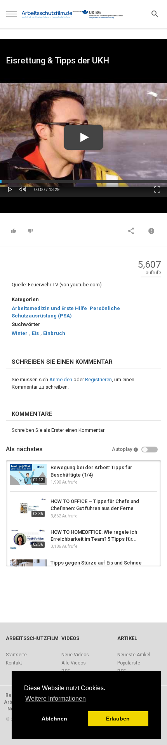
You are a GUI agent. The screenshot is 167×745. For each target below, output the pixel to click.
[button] (10, 189)
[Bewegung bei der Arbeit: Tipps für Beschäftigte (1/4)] (28, 474)
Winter (20, 333)
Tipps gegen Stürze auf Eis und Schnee (96, 563)
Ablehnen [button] (54, 718)
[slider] (83, 181)
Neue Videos (75, 654)
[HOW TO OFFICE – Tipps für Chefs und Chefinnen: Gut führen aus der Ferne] (28, 508)
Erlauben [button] (118, 718)
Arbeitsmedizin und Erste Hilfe (49, 308)
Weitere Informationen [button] (55, 698)
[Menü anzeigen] (11, 17)
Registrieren (98, 379)
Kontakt (14, 663)
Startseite (16, 654)
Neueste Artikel (133, 654)
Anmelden (60, 379)
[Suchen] (155, 13)
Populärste (128, 663)
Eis (35, 333)
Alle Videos (73, 663)
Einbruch (54, 333)
